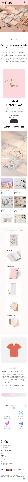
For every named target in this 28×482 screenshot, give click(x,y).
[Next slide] (19, 39)
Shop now (6, 156)
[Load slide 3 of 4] (15, 39)
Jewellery (3, 459)
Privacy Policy (3, 476)
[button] (3, 2)
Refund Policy (9, 476)
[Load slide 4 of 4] (17, 39)
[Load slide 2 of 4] (13, 39)
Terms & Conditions (5, 447)
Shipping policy (21, 476)
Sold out (14, 121)
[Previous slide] (8, 39)
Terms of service (15, 476)
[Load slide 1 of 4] (11, 39)
